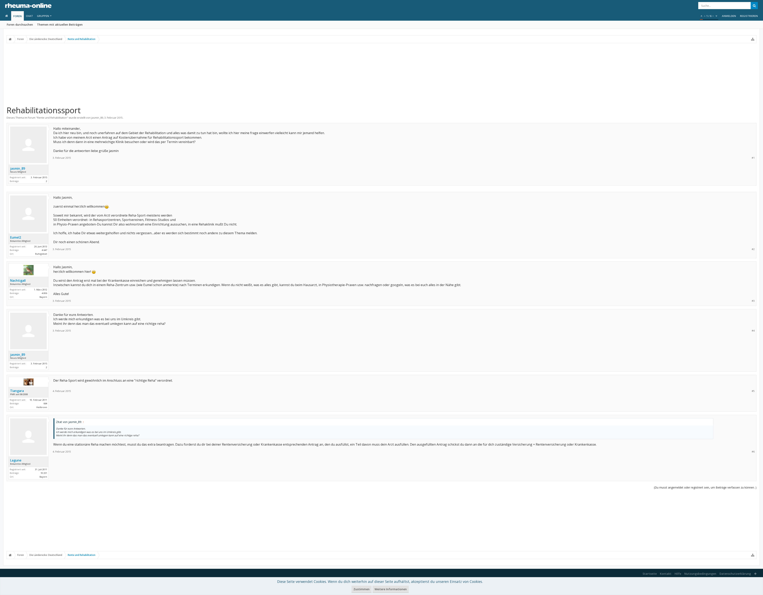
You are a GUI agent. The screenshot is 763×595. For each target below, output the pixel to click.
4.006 (44, 293)
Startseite (650, 574)
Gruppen (43, 16)
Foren (17, 16)
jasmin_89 (97, 117)
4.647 (44, 250)
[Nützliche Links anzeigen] (752, 39)
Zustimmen (361, 589)
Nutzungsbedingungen (700, 574)
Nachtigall (18, 281)
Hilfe (678, 574)
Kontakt (665, 574)
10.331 (44, 472)
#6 (753, 451)
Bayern (43, 296)
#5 (753, 391)
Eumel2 (15, 237)
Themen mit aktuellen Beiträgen (60, 24)
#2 (753, 249)
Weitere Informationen (391, 589)
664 (45, 403)
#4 (753, 330)
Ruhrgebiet (41, 253)
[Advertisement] (381, 74)
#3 (753, 301)
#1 (753, 158)
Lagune (15, 460)
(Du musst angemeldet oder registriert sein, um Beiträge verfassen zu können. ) (705, 487)
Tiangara (17, 391)
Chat (29, 16)
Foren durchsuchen (20, 24)
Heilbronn (41, 407)
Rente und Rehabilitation (52, 117)
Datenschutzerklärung (735, 574)
